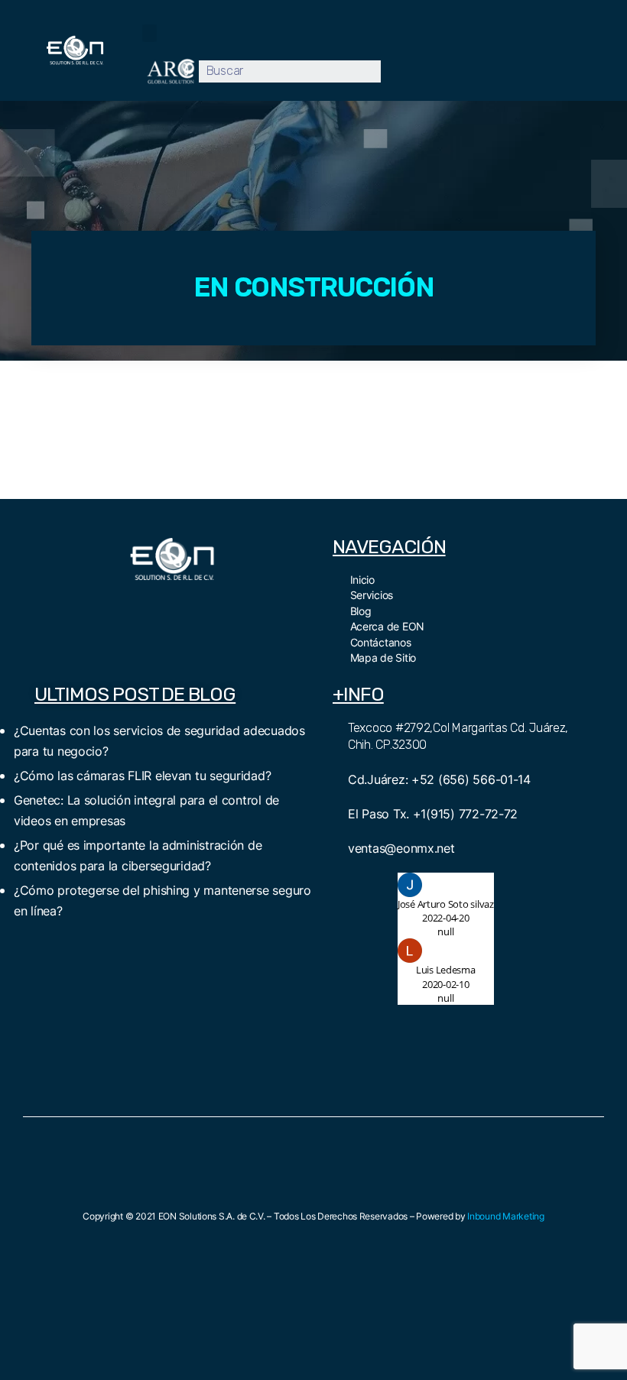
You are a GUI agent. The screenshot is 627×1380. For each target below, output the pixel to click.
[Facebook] (121, 606)
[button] (149, 33)
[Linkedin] (223, 606)
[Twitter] (155, 606)
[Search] (392, 71)
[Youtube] (189, 606)
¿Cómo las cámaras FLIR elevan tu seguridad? (142, 775)
